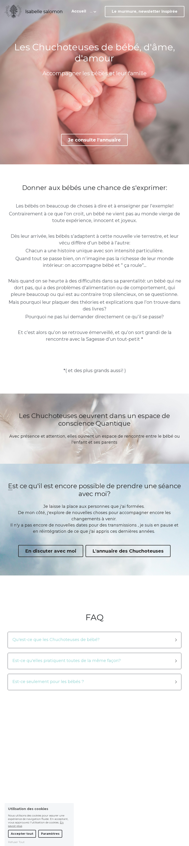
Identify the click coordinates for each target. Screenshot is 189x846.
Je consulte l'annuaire (94, 140)
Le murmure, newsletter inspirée (144, 11)
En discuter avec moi (50, 551)
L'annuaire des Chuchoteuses (128, 551)
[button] (94, 640)
